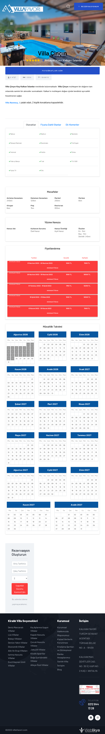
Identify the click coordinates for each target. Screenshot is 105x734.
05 (16, 348)
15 (28, 351)
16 (32, 351)
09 (32, 348)
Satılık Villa (62, 661)
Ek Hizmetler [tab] (72, 124)
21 (24, 355)
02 (32, 344)
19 (16, 355)
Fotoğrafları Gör (52, 71)
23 (32, 355)
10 (8, 351)
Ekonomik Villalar (16, 646)
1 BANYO (45, 77)
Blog (59, 669)
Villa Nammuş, (12, 103)
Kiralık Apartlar (37, 653)
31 (8, 362)
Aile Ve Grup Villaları (17, 650)
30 (32, 358)
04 (12, 348)
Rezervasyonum (90, 6)
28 (24, 358)
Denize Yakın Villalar (17, 642)
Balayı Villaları (15, 638)
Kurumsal (62, 627)
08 (28, 348)
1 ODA (28, 77)
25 (12, 358)
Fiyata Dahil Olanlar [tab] (51, 124)
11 (12, 351)
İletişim (61, 665)
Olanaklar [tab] (31, 124)
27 (20, 358)
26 (16, 358)
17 (8, 355)
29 (28, 358)
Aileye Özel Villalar (39, 665)
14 (24, 351)
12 (16, 351)
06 (20, 348)
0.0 (24, 60)
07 (24, 348)
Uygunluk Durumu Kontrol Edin (19, 588)
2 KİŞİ (13, 77)
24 (8, 358)
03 (8, 348)
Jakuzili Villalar (37, 649)
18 (12, 355)
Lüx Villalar (13, 634)
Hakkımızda (63, 631)
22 (28, 355)
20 (20, 355)
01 (28, 344)
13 (20, 351)
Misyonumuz (63, 635)
